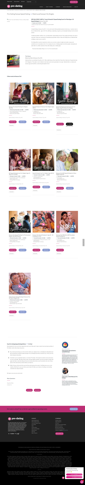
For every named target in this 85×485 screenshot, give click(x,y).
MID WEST (12, 10)
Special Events (34, 430)
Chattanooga (54, 457)
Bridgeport (13, 457)
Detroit (51, 458)
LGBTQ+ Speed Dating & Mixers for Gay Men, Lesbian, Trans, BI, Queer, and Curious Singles (32, 452)
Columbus (18, 458)
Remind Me (12, 125)
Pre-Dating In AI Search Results (46, 476)
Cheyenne (58, 457)
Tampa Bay (26, 466)
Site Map (38, 449)
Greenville (47, 459)
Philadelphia (58, 473)
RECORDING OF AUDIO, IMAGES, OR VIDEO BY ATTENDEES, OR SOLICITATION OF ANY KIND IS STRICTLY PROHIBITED (39, 447)
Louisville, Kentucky (47, 472)
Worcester (47, 467)
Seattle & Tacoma (38, 474)
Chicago (61, 457)
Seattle (14, 465)
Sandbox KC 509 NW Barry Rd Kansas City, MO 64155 (38, 112)
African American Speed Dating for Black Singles (56, 451)
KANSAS (17, 10)
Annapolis (25, 456)
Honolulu (63, 459)
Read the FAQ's (10, 383)
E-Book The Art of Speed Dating (60, 424)
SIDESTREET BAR (31, 10)
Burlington (23, 457)
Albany (11, 456)
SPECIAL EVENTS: (11, 451)
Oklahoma (34, 473)
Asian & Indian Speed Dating (51, 452)
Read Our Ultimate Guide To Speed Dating (34, 476)
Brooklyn (16, 457)
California (28, 471)
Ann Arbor (22, 456)
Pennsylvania (54, 473)
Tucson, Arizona (53, 474)
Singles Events (9, 1)
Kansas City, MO (43, 21)
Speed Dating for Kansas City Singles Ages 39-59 (43, 107)
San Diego (21, 474)
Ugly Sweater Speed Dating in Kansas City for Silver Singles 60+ (19, 297)
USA (8, 10)
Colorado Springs (10, 458)
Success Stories (16, 1)
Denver (44, 458)
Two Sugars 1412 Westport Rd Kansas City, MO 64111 (61, 178)
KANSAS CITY (23, 10)
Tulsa (41, 466)
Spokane (50, 465)
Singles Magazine (58, 421)
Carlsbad (35, 457)
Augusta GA (37, 456)
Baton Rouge (56, 456)
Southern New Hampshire (37, 465)
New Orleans (21, 473)
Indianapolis (16, 472)
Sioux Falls (22, 465)
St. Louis (43, 474)
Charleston (45, 457)
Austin (41, 456)
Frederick (17, 459)
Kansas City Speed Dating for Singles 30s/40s (18, 107)
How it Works (49, 6)
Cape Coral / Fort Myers (29, 457)
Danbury (30, 458)
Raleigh (9, 474)
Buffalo (20, 457)
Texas (47, 474)
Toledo (29, 466)
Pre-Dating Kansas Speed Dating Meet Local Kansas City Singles (30, 14)
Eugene (64, 458)
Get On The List (83, 242)
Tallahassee (21, 466)
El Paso (60, 458)
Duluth (54, 458)
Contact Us (9, 384)
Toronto (35, 466)
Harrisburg (56, 459)
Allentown (18, 456)
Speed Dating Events (35, 420)
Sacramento (13, 474)
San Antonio (17, 474)
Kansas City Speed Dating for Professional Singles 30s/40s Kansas (19, 235)
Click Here (47, 48)
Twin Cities (49, 466)
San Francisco (26, 474)
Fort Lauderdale (12, 459)
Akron (8, 456)
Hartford (60, 459)
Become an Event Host (59, 427)
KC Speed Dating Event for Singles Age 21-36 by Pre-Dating (19, 174)
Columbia (15, 458)
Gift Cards (23, 1)
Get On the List (73, 409)
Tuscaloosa (44, 466)
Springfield (54, 465)
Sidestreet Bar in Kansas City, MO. (33, 58)
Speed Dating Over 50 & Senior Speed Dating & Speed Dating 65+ (38, 451)
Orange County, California (44, 473)
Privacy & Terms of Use (32, 449)
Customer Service (58, 420)
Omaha (38, 473)
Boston (10, 457)
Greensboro (43, 459)
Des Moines (47, 458)
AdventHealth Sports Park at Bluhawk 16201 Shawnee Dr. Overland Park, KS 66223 (17, 178)
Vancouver (53, 466)
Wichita (38, 467)
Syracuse (17, 466)
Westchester (34, 467)
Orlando (49, 473)
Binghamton (61, 456)
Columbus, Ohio (51, 471)
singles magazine (67, 6)
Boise (71, 456)
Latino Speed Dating (59, 452)
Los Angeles (41, 472)
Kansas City (33, 472)
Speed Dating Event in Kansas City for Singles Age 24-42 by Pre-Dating (65, 107)
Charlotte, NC (36, 471)
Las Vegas (37, 472)
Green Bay (39, 459)
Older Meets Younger (65, 452)
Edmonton (57, 458)
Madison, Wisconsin (54, 472)
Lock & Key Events (43, 449)
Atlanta (29, 456)
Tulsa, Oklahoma (59, 474)
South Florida (31, 465)
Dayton (34, 458)
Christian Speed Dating (13, 452)
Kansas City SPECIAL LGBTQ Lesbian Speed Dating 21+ (65, 235)
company (58, 6)
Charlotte (49, 457)
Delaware (40, 458)
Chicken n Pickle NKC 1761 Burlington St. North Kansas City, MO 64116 (39, 177)
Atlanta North (33, 456)
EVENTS (41, 6)
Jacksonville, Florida (27, 472)
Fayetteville (67, 458)
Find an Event (37, 390)
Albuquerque (14, 456)
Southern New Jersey (45, 465)
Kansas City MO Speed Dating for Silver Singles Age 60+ (66, 174)
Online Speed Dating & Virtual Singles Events (21, 451)
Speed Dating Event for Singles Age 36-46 (43, 173)
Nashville (12, 473)
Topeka (32, 466)
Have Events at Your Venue (59, 428)
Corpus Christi (23, 458)
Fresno (21, 459)
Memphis (9, 473)
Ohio (31, 473)
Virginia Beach (57, 466)
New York (25, 473)
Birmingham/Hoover (66, 456)
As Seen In (57, 423)
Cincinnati (65, 457)
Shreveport (17, 465)
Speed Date (29, 1)
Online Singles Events (35, 421)
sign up (76, 6)
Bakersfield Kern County (46, 456)
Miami (58, 472)
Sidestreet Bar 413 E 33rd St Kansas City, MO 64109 (43, 24)
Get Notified (29, 390)
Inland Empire (21, 472)
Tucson (38, 466)
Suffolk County (13, 466)
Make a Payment (34, 433)
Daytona (37, 458)
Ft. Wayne (24, 459)
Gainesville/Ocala (29, 459)
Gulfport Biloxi (52, 459)
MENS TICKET (22, 121)
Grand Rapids (35, 459)
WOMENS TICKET (13, 121)
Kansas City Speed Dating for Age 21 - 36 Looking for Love (43, 235)
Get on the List (73, 1)
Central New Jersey (40, 457)
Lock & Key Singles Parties (36, 423)
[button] (82, 482)
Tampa (49, 474)
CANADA (31, 471)
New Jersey (17, 473)
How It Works (34, 424)
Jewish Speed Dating (67, 451)
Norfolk (29, 473)
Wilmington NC (42, 467)
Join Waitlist (69, 124)
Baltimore (52, 456)
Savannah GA (10, 465)
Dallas (27, 458)
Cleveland (68, 457)
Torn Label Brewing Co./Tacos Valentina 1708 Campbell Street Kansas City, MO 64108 (17, 112)
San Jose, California (32, 474)
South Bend (26, 465)
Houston (67, 459)
